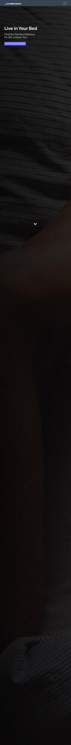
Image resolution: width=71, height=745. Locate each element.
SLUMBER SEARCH (14, 4)
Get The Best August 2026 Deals (15, 43)
